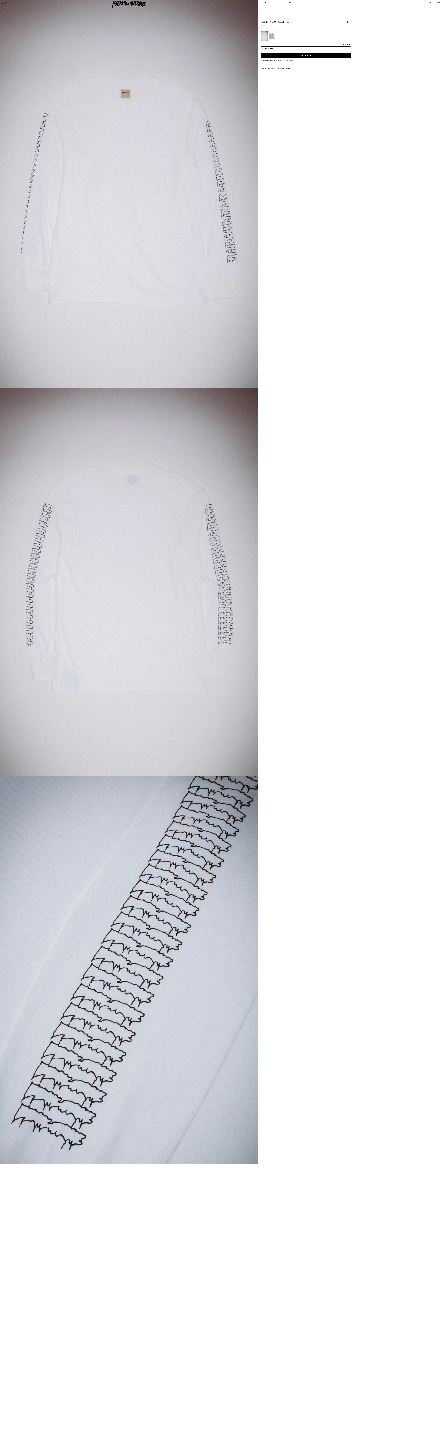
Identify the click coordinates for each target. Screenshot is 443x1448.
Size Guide (347, 44)
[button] (264, 36)
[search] (290, 2)
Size (262, 44)
